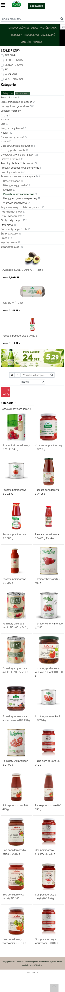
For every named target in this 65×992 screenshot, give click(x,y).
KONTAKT (38, 42)
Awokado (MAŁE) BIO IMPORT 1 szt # (22, 269)
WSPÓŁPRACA (48, 27)
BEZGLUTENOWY (14, 60)
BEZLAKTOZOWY (14, 65)
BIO (6, 69)
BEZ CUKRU (11, 55)
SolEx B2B (33, 973)
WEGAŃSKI (11, 74)
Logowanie (36, 5)
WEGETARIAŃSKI (14, 79)
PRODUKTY (16, 34)
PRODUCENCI (31, 34)
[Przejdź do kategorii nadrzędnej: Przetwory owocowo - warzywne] (12, 375)
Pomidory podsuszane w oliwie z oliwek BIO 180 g (48, 672)
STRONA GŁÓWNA (18, 27)
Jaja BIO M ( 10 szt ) (13, 302)
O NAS (34, 27)
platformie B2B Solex (33, 965)
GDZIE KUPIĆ (48, 34)
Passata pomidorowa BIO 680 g (20, 335)
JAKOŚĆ (26, 42)
